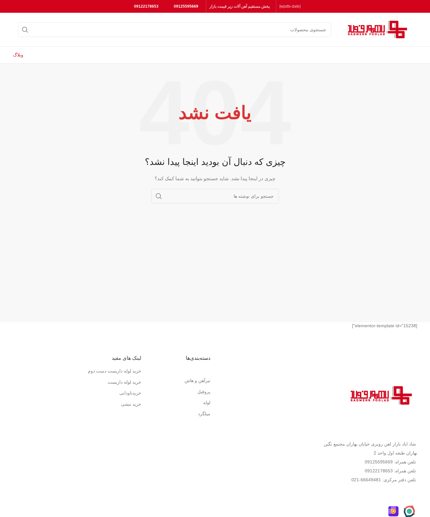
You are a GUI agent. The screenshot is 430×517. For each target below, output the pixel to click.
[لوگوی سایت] (377, 29)
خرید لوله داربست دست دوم (114, 370)
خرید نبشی (131, 404)
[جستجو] (25, 29)
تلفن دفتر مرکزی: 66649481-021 (383, 479)
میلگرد (204, 413)
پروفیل (203, 391)
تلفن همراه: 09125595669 (390, 461)
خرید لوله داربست (124, 382)
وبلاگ (18, 54)
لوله (206, 402)
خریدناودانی (130, 392)
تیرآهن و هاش (197, 380)
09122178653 (146, 6)
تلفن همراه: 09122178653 (390, 470)
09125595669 (186, 6)
